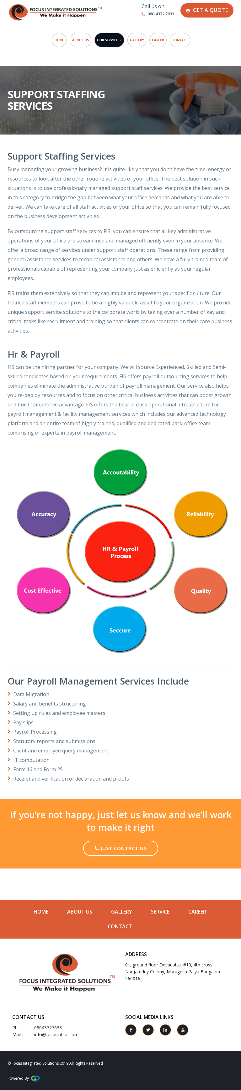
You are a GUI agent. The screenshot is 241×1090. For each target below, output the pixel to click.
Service (160, 911)
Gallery (137, 40)
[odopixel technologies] (35, 1078)
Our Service (107, 40)
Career (158, 40)
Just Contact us (123, 848)
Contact (180, 40)
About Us (80, 40)
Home (59, 40)
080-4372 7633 (160, 14)
